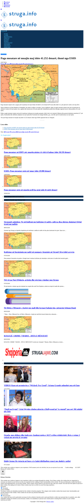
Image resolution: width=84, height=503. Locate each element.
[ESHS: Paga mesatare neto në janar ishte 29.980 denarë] (12, 167)
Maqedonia (3, 54)
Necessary (5, 488)
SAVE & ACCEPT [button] (6, 500)
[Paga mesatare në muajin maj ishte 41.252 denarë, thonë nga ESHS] (29, 102)
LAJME (6, 35)
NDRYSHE (7, 47)
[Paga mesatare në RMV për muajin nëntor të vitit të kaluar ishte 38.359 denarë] (12, 148)
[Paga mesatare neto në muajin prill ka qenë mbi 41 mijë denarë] (12, 186)
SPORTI (6, 41)
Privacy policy (50, 501)
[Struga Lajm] (19, 18)
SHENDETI (7, 45)
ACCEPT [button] (77, 467)
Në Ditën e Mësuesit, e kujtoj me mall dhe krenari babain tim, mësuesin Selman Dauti (40, 308)
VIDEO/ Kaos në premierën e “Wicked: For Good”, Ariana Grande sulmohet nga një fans (42, 385)
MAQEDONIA (8, 36)
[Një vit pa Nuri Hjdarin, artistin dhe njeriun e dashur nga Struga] (18, 276)
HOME (6, 34)
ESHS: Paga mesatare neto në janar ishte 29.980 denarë (18, 129)
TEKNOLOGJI (8, 42)
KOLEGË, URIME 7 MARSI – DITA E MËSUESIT (26, 336)
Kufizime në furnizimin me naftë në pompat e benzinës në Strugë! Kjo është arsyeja (39, 252)
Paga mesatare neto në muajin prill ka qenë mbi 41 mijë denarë (30, 190)
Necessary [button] (3, 486)
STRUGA (6, 38)
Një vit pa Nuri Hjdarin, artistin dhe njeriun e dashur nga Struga (31, 280)
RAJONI (6, 39)
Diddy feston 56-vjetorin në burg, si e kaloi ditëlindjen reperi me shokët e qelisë (37, 461)
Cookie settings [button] (69, 467)
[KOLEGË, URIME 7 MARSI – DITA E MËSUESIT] (18, 332)
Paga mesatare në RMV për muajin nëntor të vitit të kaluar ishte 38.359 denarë (24, 127)
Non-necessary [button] (4, 494)
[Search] (1, 20)
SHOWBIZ (7, 44)
